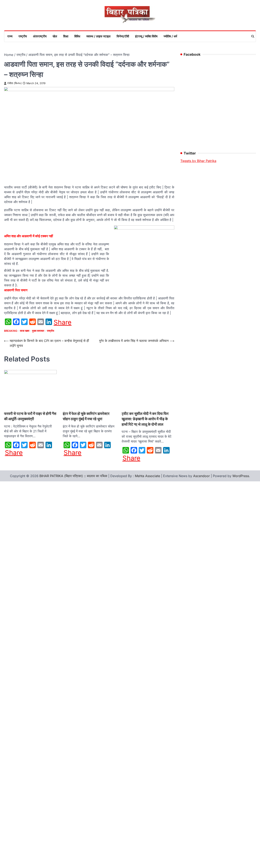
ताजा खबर (24, 330)
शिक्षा (65, 36)
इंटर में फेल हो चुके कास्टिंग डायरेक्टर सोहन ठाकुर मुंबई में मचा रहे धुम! (86, 416)
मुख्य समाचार (38, 330)
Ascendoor (201, 476)
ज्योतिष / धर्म (170, 36)
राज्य (9, 36)
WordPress (240, 476)
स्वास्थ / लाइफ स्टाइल (98, 36)
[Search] (253, 36)
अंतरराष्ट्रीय (40, 36)
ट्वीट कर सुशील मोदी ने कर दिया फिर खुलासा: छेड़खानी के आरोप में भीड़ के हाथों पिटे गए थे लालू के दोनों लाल (145, 418)
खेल (55, 36)
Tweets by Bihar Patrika (198, 161)
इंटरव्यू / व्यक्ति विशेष (146, 36)
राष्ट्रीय (22, 36)
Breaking (10, 330)
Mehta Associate (148, 476)
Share (63, 322)
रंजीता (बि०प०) (14, 83)
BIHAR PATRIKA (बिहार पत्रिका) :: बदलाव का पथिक (73, 476)
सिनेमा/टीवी (123, 36)
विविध (77, 36)
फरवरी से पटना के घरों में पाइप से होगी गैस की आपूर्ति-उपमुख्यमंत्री (30, 416)
